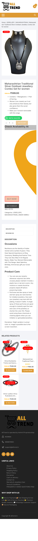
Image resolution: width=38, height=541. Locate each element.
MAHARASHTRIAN (22, 22)
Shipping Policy (12, 470)
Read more (11, 370)
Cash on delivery (12, 477)
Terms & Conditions (13, 484)
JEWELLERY (11, 22)
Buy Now (12, 199)
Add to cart (22, 123)
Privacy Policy (11, 468)
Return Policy (11, 473)
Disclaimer (10, 475)
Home (3, 22)
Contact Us (10, 480)
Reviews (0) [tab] (10, 233)
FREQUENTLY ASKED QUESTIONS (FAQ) (20, 487)
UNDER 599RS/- (23, 215)
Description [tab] (10, 229)
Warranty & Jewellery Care (16, 482)
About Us (10, 466)
